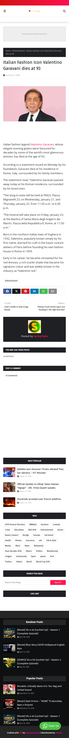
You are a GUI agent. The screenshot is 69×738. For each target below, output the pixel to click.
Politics (39, 551)
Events (60, 530)
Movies (8, 546)
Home (8, 51)
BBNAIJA (32, 524)
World (29, 562)
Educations (19, 530)
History (18, 540)
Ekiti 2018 (32, 530)
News (27, 546)
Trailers (8, 562)
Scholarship (21, 556)
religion (8, 556)
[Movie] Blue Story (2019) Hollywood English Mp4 (41, 646)
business (45, 524)
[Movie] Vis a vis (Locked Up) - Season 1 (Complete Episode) (38, 631)
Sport (33, 556)
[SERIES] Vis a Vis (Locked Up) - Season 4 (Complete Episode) (39, 661)
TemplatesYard (32, 733)
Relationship (52, 551)
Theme (59, 733)
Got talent (48, 535)
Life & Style (51, 540)
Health (8, 540)
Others (29, 551)
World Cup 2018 (43, 562)
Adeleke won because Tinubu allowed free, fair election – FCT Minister (40, 471)
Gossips (36, 535)
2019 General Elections (15, 524)
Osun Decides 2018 (13, 551)
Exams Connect (11, 535)
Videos (19, 562)
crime (7, 530)
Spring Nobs (40, 336)
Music (17, 546)
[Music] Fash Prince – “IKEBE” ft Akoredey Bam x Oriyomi (39, 703)
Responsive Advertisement (34, 34)
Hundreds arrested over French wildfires (39, 499)
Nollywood (38, 546)
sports (43, 556)
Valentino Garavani (42, 144)
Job (40, 540)
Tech (52, 556)
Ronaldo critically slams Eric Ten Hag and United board (39, 688)
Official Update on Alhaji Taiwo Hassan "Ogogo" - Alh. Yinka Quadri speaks (38, 486)
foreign (26, 535)
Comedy (56, 524)
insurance (30, 540)
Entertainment (18, 51)
